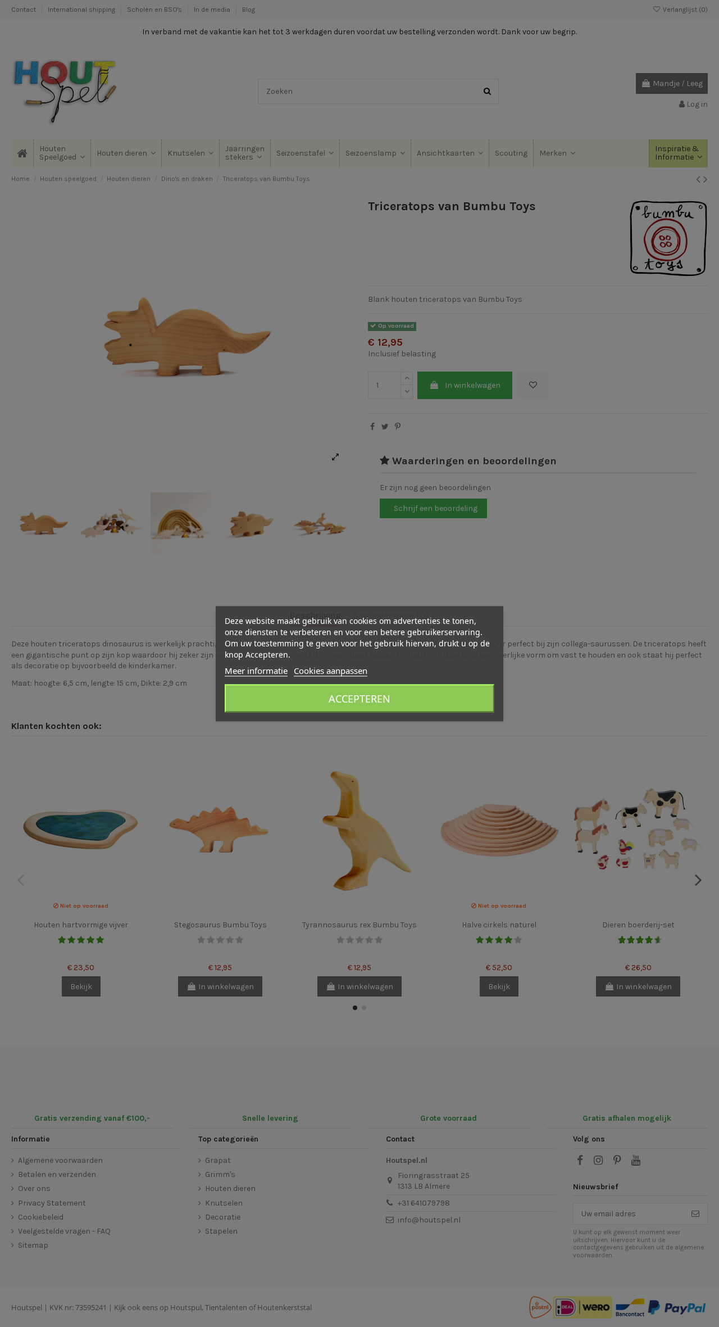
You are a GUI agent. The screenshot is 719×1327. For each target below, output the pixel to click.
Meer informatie (256, 670)
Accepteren (359, 698)
